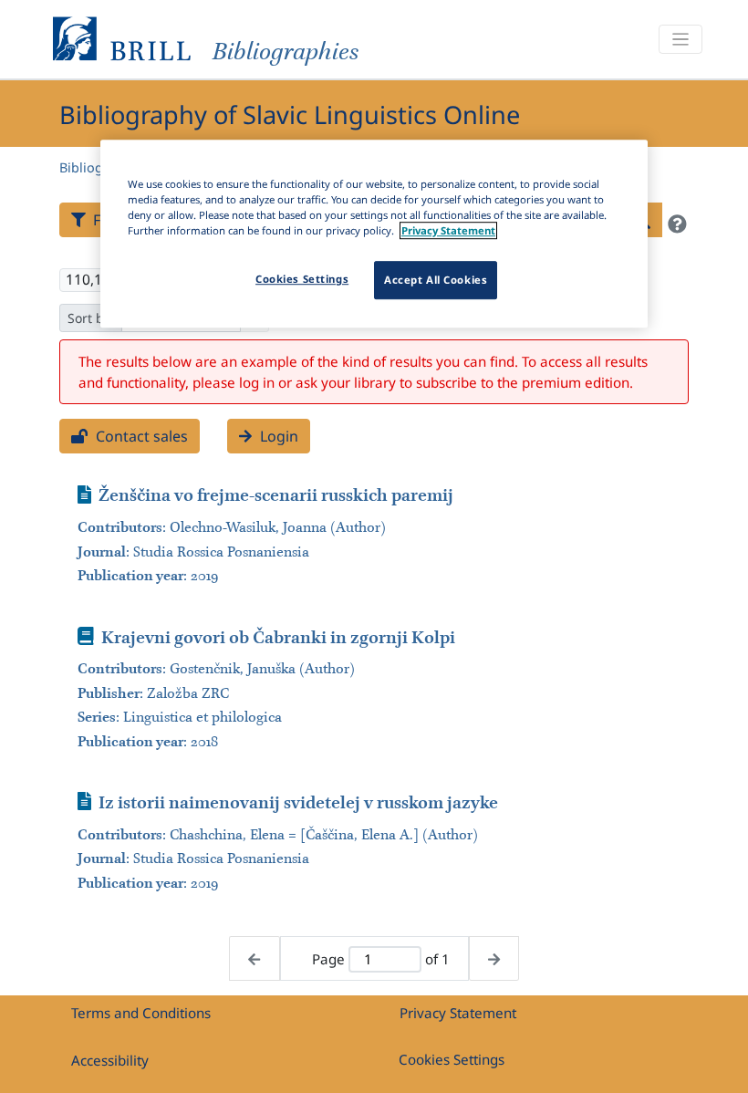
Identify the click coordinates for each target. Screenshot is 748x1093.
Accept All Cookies (435, 279)
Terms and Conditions (141, 1013)
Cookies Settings (451, 1059)
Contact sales (140, 436)
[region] (374, 234)
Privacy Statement (458, 1013)
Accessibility (110, 1060)
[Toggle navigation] (680, 40)
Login (277, 436)
